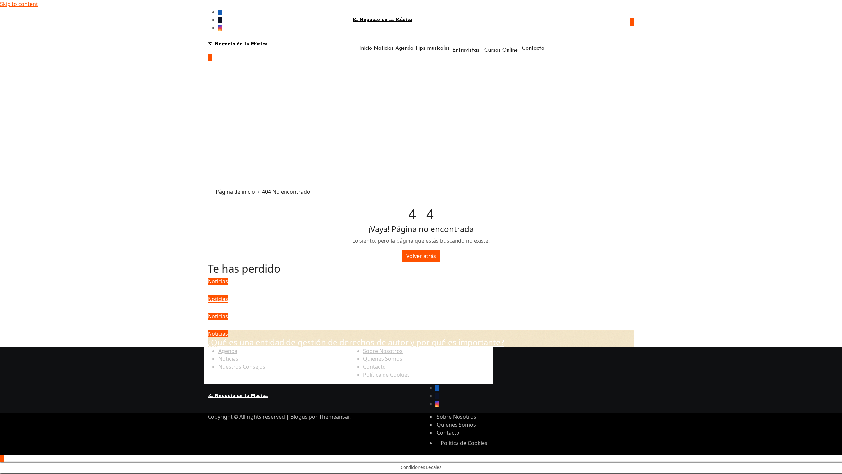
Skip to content (19, 4)
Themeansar (334, 416)
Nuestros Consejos (241, 366)
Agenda (403, 48)
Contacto (532, 48)
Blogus (299, 416)
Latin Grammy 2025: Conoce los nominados (288, 307)
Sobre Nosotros (383, 351)
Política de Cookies (386, 374)
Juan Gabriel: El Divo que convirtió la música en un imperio (316, 324)
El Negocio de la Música (382, 20)
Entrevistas (465, 50)
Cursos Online (501, 50)
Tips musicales (431, 48)
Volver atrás (421, 256)
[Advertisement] (421, 126)
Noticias (383, 48)
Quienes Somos (382, 358)
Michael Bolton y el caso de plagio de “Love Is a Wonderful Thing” (329, 289)
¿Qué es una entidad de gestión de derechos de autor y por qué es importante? (356, 342)
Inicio (365, 48)
